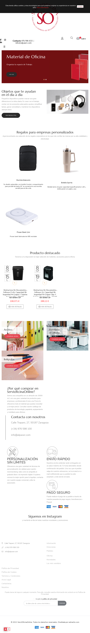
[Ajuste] (62, 38)
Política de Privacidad (10, 568)
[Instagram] (5, 40)
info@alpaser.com (24, 43)
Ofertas (50, 556)
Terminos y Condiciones (11, 576)
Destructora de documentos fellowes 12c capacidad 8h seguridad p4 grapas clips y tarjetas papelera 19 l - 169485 (45, 293)
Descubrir (12, 74)
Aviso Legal (6, 580)
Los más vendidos (54, 563)
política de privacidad (50, 599)
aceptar (80, 6)
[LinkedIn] (1, 42)
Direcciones (51, 547)
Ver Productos (11, 115)
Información (51, 543)
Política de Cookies (9, 572)
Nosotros (5, 587)
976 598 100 (27, 40)
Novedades (51, 560)
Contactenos (6, 584)
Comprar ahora (12, 336)
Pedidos (50, 551)
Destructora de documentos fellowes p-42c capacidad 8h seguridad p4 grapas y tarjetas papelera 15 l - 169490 (15, 293)
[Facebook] (0, 40)
